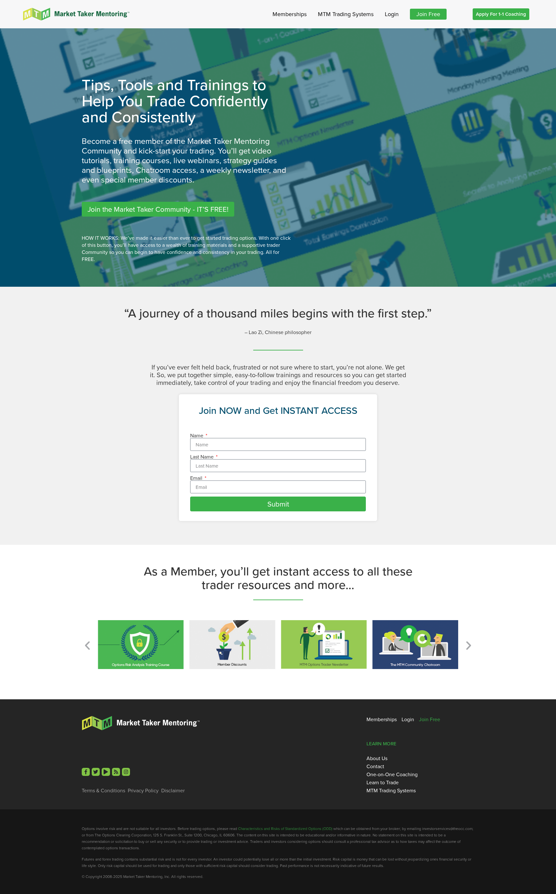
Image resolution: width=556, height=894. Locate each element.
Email (197, 477)
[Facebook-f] (86, 772)
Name (197, 435)
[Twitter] (96, 772)
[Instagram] (126, 772)
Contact (375, 766)
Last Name (202, 456)
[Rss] (116, 772)
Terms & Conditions (103, 790)
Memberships (290, 14)
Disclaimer (173, 790)
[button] (87, 645)
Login (392, 14)
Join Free (428, 14)
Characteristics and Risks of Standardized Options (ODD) (285, 828)
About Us (376, 758)
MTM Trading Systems (346, 14)
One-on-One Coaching (392, 774)
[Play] (106, 772)
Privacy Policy (143, 790)
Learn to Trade (382, 782)
